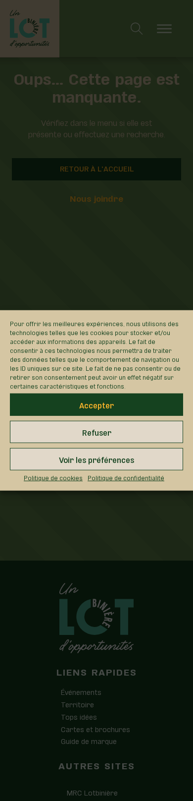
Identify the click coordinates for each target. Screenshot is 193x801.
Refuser (96, 431)
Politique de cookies (53, 477)
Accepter (96, 404)
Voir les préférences (96, 459)
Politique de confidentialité (126, 477)
